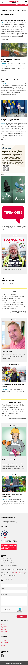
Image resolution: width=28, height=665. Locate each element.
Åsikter (2, 628)
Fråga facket (4, 631)
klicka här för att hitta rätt (19, 572)
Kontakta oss (4, 642)
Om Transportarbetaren (7, 644)
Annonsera (3, 640)
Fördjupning (4, 626)
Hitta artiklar (19, 4)
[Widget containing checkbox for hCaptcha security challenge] (11, 610)
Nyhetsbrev (4, 645)
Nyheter (3, 624)
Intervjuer (3, 629)
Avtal (2, 633)
